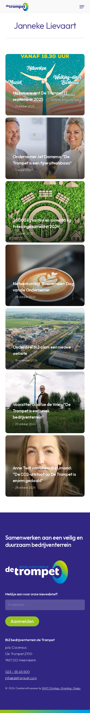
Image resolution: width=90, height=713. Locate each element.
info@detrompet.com (21, 678)
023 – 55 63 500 (17, 671)
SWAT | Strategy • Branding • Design (61, 688)
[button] (82, 7)
